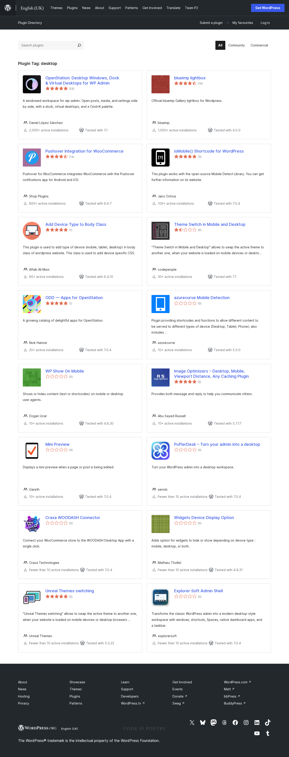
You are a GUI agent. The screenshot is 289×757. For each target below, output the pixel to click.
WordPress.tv (133, 703)
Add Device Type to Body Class (75, 224)
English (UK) (69, 728)
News (22, 689)
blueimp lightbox (190, 77)
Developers (130, 696)
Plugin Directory (30, 23)
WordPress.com (237, 682)
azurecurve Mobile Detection (202, 297)
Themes (76, 689)
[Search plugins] (79, 45)
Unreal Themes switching (69, 590)
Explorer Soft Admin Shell (198, 590)
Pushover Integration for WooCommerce (84, 151)
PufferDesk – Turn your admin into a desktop (217, 444)
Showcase (77, 682)
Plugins (75, 696)
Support (127, 689)
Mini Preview (57, 444)
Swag (178, 703)
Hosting (24, 696)
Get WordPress (267, 8)
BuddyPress (235, 703)
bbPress (232, 696)
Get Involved (182, 682)
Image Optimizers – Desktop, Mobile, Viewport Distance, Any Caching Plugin (211, 374)
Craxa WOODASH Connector (72, 517)
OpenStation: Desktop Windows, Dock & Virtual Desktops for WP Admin (82, 80)
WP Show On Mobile (64, 371)
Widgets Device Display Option (204, 517)
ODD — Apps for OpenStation (74, 297)
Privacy (23, 703)
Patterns (76, 703)
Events (177, 689)
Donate (179, 696)
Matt (229, 689)
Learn (125, 682)
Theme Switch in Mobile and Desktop (209, 224)
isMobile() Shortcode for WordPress (209, 151)
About (22, 682)
